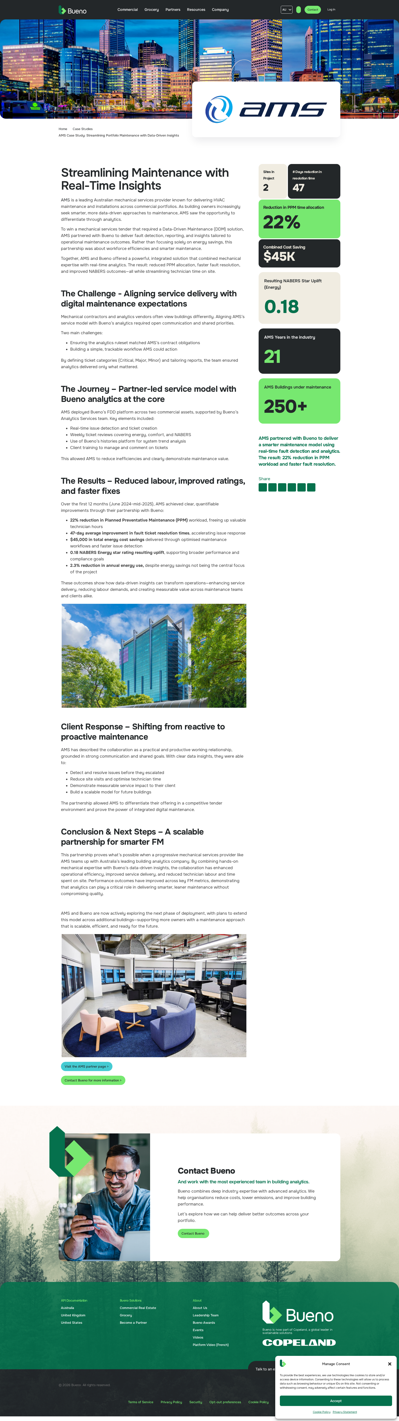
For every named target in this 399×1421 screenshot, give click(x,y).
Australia (67, 1308)
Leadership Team (206, 1315)
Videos (198, 1337)
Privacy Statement (345, 1412)
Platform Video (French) (211, 1345)
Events (198, 1330)
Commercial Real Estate (138, 1308)
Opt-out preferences (225, 1402)
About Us (200, 1308)
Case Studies (83, 129)
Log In (331, 9)
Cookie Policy (321, 1412)
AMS (65, 200)
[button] (389, 1364)
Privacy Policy (171, 1402)
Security (195, 1402)
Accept (336, 1401)
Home (63, 129)
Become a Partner (133, 1323)
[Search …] (298, 9)
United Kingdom (73, 1315)
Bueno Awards (204, 1323)
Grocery (126, 1315)
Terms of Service (140, 1402)
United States (71, 1323)
